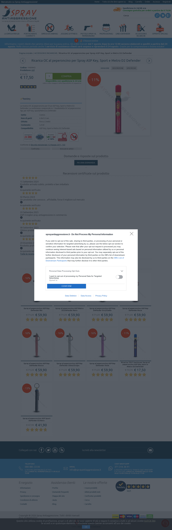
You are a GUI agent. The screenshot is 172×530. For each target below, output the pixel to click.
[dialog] (86, 265)
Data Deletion (71, 296)
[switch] (119, 277)
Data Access (86, 296)
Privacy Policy (101, 296)
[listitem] (86, 271)
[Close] (132, 234)
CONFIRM (67, 286)
